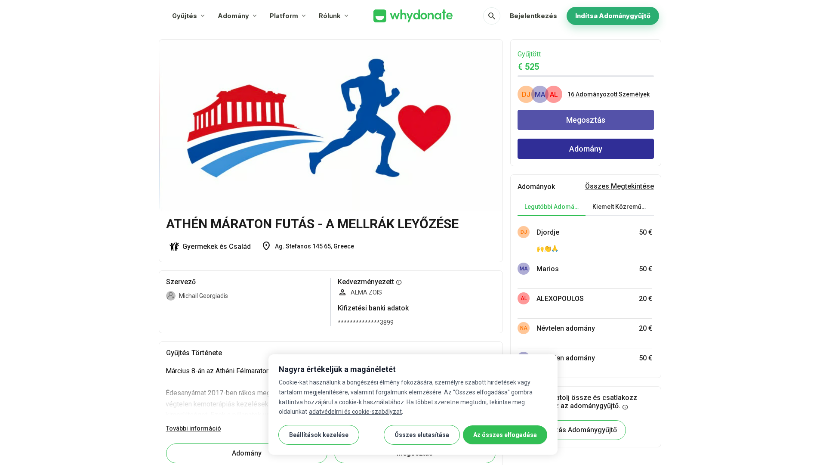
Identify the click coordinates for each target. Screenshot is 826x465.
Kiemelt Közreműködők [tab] (622, 206)
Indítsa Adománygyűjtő (612, 15)
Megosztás (585, 119)
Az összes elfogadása (505, 434)
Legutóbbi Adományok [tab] (555, 206)
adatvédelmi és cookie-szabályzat (355, 411)
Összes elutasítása (422, 434)
